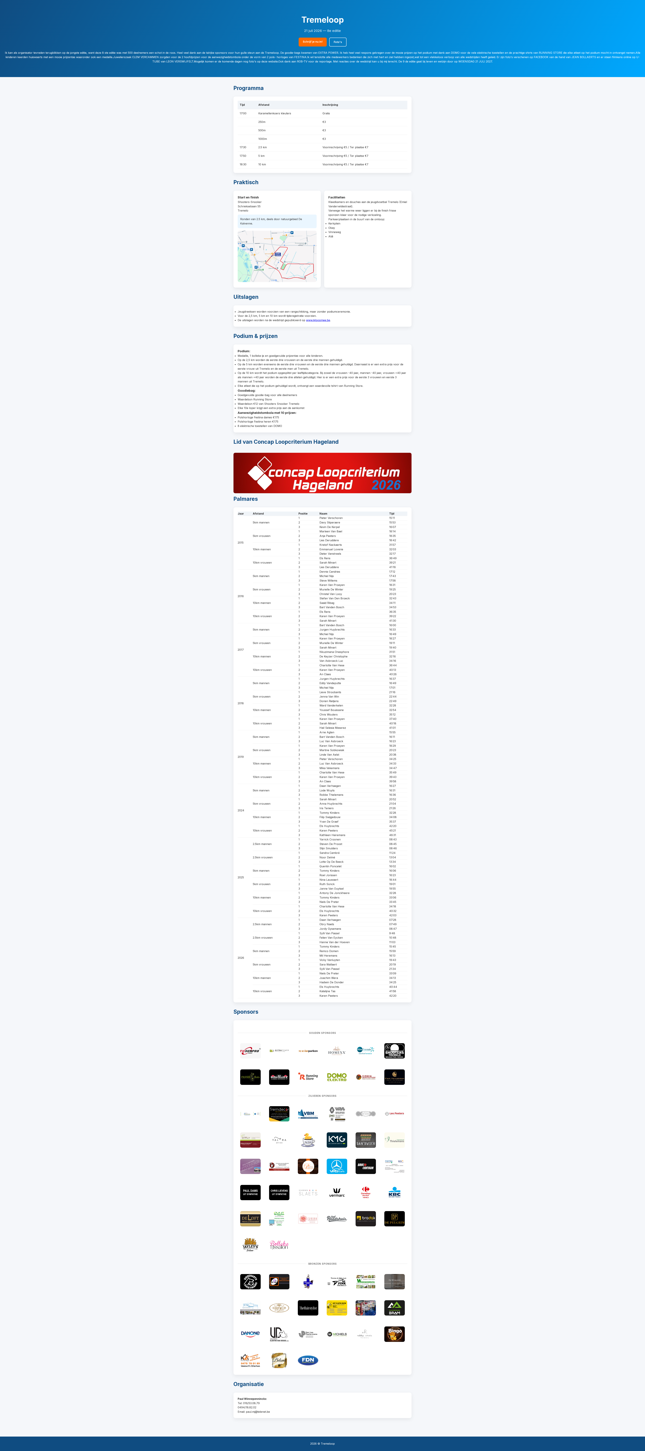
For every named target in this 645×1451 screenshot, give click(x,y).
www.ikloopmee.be (318, 320)
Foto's (338, 42)
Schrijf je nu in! (312, 41)
